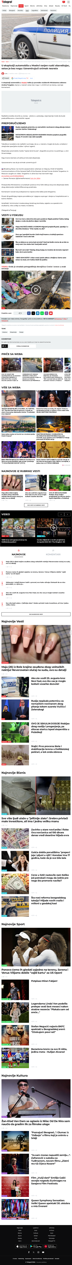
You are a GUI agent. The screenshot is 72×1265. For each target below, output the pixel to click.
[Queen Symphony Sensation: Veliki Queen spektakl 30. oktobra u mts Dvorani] (15, 1209)
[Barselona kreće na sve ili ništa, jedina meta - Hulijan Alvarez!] (15, 1058)
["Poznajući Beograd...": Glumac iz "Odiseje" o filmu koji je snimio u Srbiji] (15, 1141)
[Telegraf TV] (43, 1252)
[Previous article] (1, 632)
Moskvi (24, 82)
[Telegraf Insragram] (38, 1252)
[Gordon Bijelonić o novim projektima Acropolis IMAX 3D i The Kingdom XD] (54, 527)
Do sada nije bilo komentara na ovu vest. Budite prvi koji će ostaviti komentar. (26, 342)
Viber (65, 319)
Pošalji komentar (23, 346)
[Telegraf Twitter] (33, 1252)
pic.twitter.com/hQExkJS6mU (12, 176)
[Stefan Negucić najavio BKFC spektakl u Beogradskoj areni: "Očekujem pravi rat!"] (15, 1035)
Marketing (21, 1258)
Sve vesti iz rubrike (36, 505)
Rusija (21, 332)
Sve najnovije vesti (36, 614)
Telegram (4, 321)
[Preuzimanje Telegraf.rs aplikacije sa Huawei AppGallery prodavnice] (50, 1246)
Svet (7, 61)
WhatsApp (58, 319)
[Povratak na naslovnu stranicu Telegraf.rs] (6, 2)
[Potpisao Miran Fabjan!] (15, 990)
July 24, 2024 (35, 178)
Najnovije (12, 621)
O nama (15, 1258)
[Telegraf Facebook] (29, 1252)
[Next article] (70, 632)
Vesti (2, 61)
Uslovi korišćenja (59, 325)
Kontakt (57, 1258)
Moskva (4, 332)
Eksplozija (13, 332)
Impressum (28, 1258)
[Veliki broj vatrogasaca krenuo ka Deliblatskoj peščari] (18, 527)
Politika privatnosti (48, 1258)
